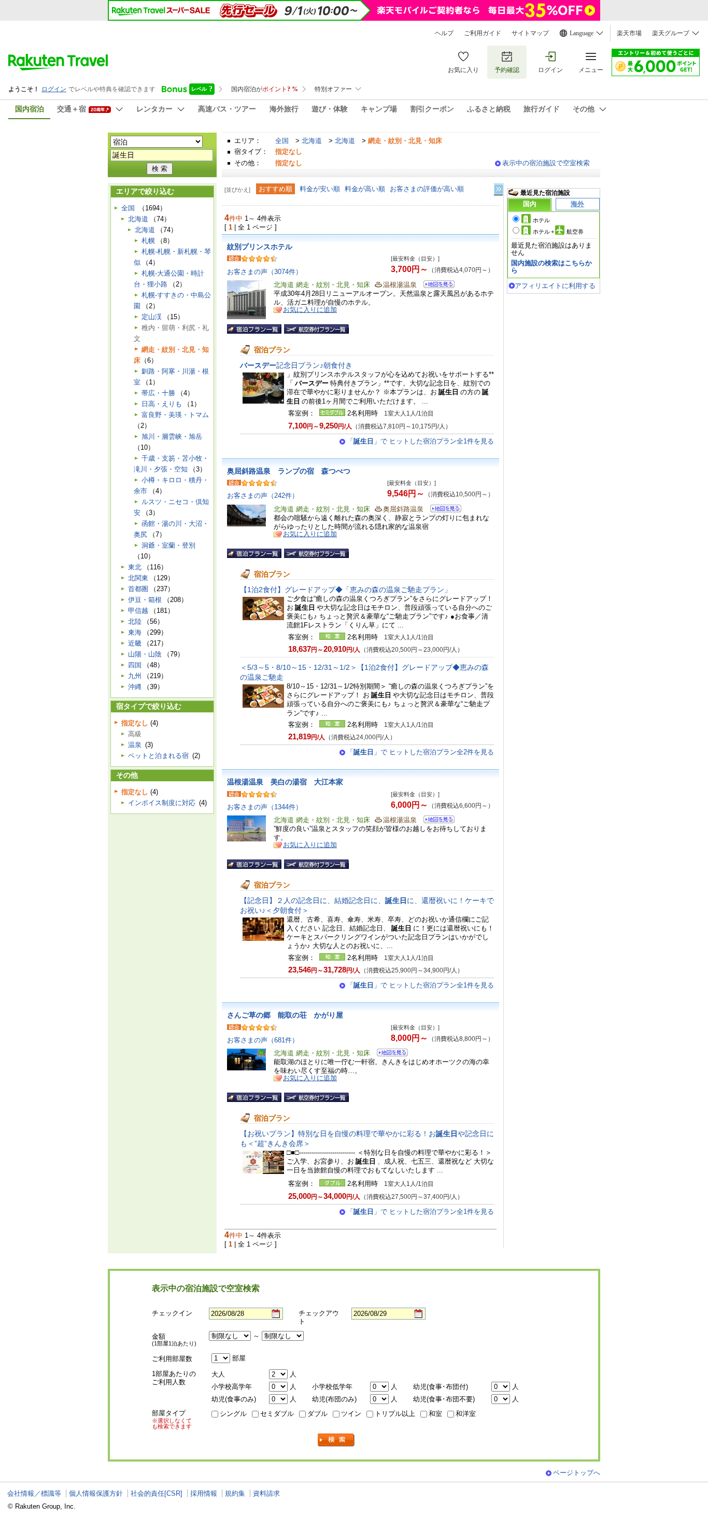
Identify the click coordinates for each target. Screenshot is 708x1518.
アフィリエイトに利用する (555, 286)
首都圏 (138, 589)
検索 (336, 1440)
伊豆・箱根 (145, 600)
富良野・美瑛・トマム (175, 415)
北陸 (134, 621)
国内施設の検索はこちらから (551, 266)
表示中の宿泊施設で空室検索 (546, 163)
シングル (233, 1413)
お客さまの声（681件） (263, 1040)
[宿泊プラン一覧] (254, 329)
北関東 (138, 578)
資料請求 (266, 1493)
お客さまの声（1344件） (264, 807)
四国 (134, 665)
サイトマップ (530, 33)
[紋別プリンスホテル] (436, 286)
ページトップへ (576, 1473)
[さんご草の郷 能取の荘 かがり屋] (389, 1054)
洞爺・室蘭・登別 (168, 545)
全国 (282, 141)
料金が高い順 (365, 189)
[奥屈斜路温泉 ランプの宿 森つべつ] (442, 510)
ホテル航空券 (558, 231)
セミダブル (277, 1413)
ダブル (317, 1413)
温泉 (134, 745)
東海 (134, 632)
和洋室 (466, 1413)
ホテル (541, 220)
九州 (134, 676)
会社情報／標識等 (34, 1493)
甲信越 (138, 610)
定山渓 (151, 317)
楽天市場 (629, 33)
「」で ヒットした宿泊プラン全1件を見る (420, 441)
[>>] (499, 189)
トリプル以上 (395, 1413)
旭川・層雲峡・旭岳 (171, 436)
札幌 (148, 241)
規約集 (235, 1493)
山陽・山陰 (145, 654)
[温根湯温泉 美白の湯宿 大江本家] (436, 821)
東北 (134, 567)
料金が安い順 (320, 189)
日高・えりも (161, 404)
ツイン (351, 1413)
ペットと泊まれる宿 (158, 756)
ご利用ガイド (482, 33)
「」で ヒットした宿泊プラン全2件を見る (420, 752)
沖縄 (134, 687)
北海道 (312, 141)
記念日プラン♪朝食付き (296, 365)
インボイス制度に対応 (161, 803)
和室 (435, 1413)
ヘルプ (444, 33)
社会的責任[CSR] (156, 1493)
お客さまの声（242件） (263, 495)
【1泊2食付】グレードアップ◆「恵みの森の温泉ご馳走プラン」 (345, 589)
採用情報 (203, 1493)
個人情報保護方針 (96, 1493)
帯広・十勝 (158, 393)
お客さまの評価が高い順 (427, 189)
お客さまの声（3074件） (264, 272)
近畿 (134, 643)
